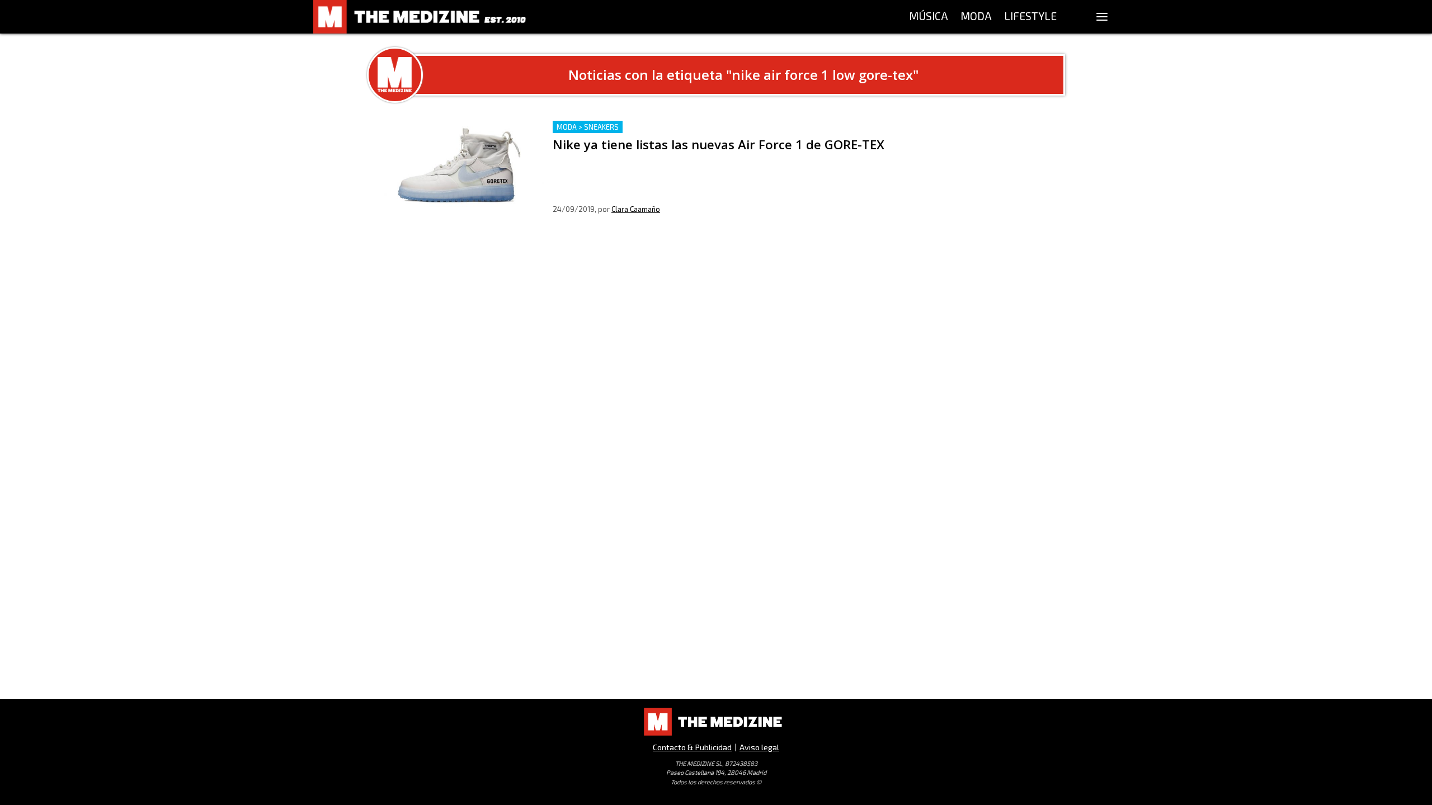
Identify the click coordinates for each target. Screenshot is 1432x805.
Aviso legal (759, 747)
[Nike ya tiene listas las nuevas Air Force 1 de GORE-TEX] (460, 168)
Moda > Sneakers (588, 126)
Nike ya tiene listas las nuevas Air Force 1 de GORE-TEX (663, 127)
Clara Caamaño (635, 209)
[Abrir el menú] (1102, 17)
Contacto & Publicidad (692, 747)
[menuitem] (928, 17)
